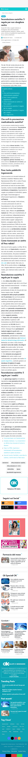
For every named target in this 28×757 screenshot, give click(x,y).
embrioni (5, 462)
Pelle (10, 731)
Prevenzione (15, 731)
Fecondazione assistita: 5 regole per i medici (14, 111)
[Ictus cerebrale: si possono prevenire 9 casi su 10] (5, 581)
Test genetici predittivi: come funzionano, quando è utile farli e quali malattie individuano (20, 634)
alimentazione (5, 724)
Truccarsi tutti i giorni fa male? (18, 711)
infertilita (11, 469)
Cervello (8, 726)
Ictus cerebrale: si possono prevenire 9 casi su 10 (17, 580)
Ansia (18, 724)
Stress (3, 734)
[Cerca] (23, 9)
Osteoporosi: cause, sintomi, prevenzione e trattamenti (18, 594)
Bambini (22, 724)
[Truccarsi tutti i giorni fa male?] (5, 713)
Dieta (23, 729)
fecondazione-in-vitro (14, 466)
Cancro (3, 726)
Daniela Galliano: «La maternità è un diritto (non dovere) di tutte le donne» (14, 443)
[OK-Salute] (4, 9)
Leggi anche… (10, 114)
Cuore (13, 729)
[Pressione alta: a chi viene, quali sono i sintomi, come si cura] (5, 588)
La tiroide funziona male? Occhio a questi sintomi (17, 607)
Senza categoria (8, 13)
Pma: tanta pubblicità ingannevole (10, 99)
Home (3, 13)
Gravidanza (4, 731)
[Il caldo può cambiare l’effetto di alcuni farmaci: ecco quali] (21, 644)
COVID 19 (8, 729)
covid (3, 729)
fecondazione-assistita (18, 462)
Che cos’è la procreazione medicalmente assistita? (11, 94)
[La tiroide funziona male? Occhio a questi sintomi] (5, 608)
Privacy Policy (6, 751)
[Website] (14, 491)
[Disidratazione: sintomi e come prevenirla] (7, 644)
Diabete (18, 729)
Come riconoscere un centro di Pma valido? (13, 103)
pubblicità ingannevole (14, 472)
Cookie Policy (22, 751)
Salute (3, 16)
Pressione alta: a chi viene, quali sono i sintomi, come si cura (18, 587)
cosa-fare (21, 726)
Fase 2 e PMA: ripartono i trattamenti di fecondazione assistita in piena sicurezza (13, 450)
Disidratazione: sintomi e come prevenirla (7, 650)
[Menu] (26, 9)
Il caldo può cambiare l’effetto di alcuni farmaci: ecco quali (20, 651)
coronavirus (14, 726)
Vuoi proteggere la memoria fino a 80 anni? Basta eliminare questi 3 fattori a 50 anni (7, 633)
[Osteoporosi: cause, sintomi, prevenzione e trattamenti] (5, 595)
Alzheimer (12, 724)
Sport (21, 731)
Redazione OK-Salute (7, 37)
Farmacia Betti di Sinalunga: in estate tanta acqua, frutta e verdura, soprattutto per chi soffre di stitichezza (19, 560)
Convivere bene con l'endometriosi (14, 438)
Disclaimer (14, 751)
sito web (4, 263)
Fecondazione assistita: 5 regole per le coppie (14, 107)
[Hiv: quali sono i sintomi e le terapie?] (5, 602)
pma (19, 469)
